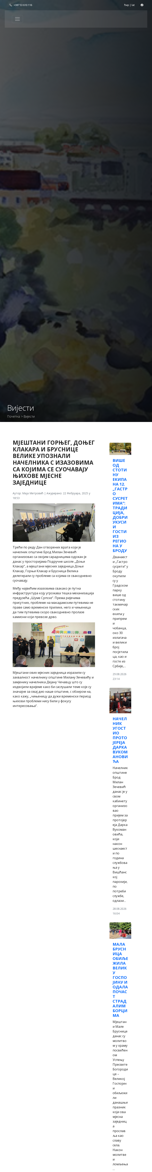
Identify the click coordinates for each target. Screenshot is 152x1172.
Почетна (13, 416)
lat (133, 5)
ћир (126, 5)
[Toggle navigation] (17, 19)
